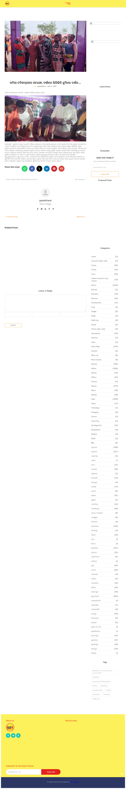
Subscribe (105, 174)
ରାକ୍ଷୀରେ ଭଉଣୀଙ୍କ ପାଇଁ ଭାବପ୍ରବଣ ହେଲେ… (102, 103)
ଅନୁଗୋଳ (43, 269)
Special (33, 237)
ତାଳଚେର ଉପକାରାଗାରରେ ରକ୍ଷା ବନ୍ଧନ (24, 272)
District (8, 179)
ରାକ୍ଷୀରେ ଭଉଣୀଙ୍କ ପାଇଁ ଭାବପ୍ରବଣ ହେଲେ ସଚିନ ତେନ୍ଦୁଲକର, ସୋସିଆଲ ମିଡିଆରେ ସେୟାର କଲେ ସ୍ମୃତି (42, 242)
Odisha (23, 179)
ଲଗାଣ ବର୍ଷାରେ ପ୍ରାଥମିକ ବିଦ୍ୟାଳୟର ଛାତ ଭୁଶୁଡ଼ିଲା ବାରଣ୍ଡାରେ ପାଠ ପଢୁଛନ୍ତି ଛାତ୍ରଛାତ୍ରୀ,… (92, 744)
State (28, 179)
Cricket (8, 237)
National (26, 237)
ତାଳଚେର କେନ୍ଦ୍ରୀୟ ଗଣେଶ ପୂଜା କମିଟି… (103, 143)
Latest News (16, 179)
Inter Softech (74, 782)
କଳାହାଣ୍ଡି (34, 179)
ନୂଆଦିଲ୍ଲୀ (45, 237)
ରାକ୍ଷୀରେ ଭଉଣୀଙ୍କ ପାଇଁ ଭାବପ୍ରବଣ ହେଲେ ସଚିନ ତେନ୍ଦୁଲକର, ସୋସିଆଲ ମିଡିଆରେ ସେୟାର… (91, 731)
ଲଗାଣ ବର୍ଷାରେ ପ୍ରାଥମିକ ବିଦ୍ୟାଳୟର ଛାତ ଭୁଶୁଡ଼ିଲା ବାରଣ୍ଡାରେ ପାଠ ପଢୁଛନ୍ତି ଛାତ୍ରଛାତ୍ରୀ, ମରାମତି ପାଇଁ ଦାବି (43, 259)
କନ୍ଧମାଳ (43, 254)
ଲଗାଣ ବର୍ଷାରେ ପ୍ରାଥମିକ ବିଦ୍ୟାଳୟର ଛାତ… (104, 119)
